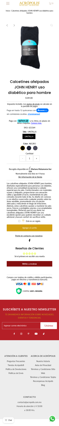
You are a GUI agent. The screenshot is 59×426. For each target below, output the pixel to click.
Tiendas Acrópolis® (16, 365)
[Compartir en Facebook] (29, 241)
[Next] (14, 25)
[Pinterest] (28, 333)
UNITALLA (29, 136)
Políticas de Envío (16, 373)
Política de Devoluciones (16, 369)
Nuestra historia (43, 361)
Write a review (29, 263)
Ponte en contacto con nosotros (29, 236)
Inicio (8, 11)
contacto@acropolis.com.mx (29, 402)
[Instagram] (21, 333)
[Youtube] (36, 333)
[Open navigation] (8, 3)
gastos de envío (33, 104)
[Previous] (7, 25)
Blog (43, 385)
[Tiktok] (43, 333)
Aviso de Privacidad (43, 365)
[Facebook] (14, 333)
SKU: (26, 128)
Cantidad (29, 153)
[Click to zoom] (52, 25)
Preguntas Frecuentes (16, 361)
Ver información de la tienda (30, 177)
